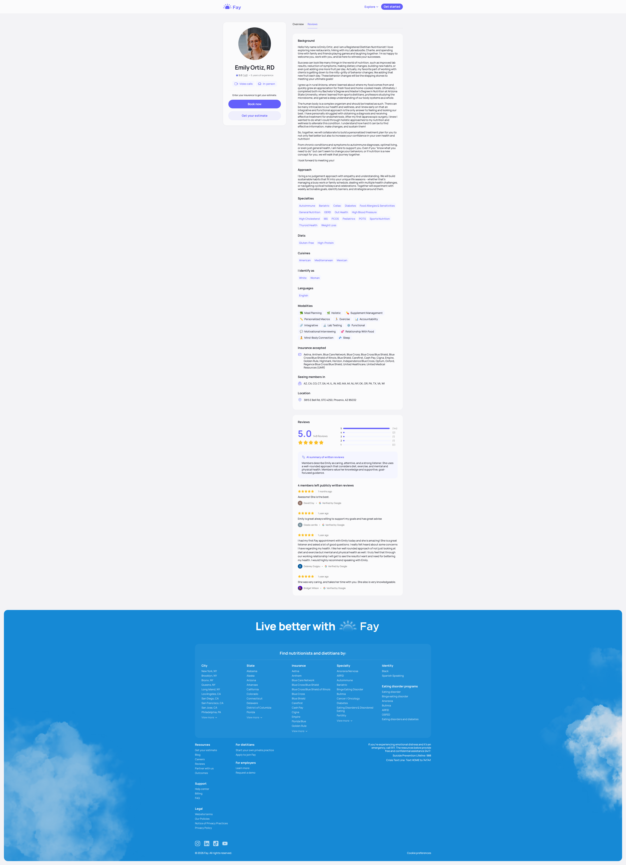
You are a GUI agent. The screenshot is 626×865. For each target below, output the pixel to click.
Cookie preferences (419, 853)
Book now (254, 104)
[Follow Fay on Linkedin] (206, 843)
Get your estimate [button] (255, 116)
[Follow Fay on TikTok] (215, 843)
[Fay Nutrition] (232, 7)
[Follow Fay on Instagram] (197, 843)
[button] (372, 7)
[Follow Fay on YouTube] (225, 843)
